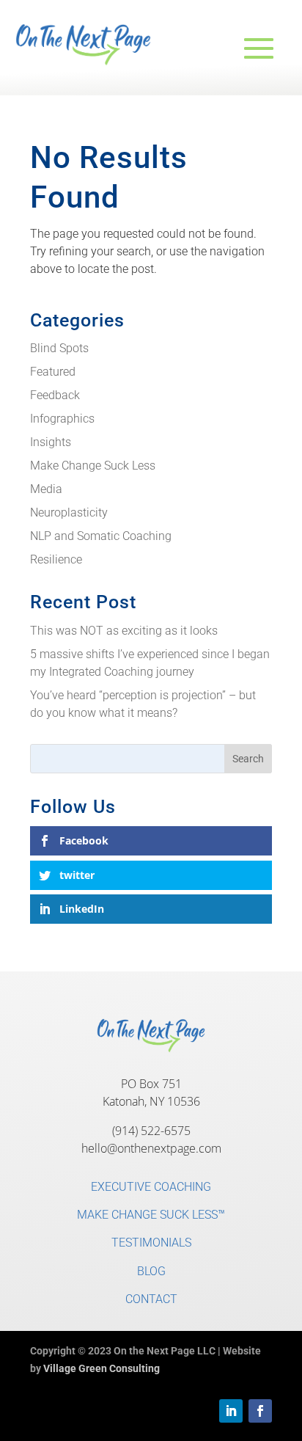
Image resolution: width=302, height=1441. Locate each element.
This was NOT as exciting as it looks (124, 631)
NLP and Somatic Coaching (101, 536)
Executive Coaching (151, 1187)
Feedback (55, 395)
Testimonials (151, 1243)
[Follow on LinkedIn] (231, 1411)
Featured (53, 372)
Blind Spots (59, 348)
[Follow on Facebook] (260, 1411)
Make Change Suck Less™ (151, 1215)
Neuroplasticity (69, 512)
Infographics (62, 419)
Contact (151, 1299)
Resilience (56, 559)
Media (46, 489)
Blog (151, 1271)
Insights (50, 442)
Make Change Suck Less (92, 466)
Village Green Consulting (101, 1368)
